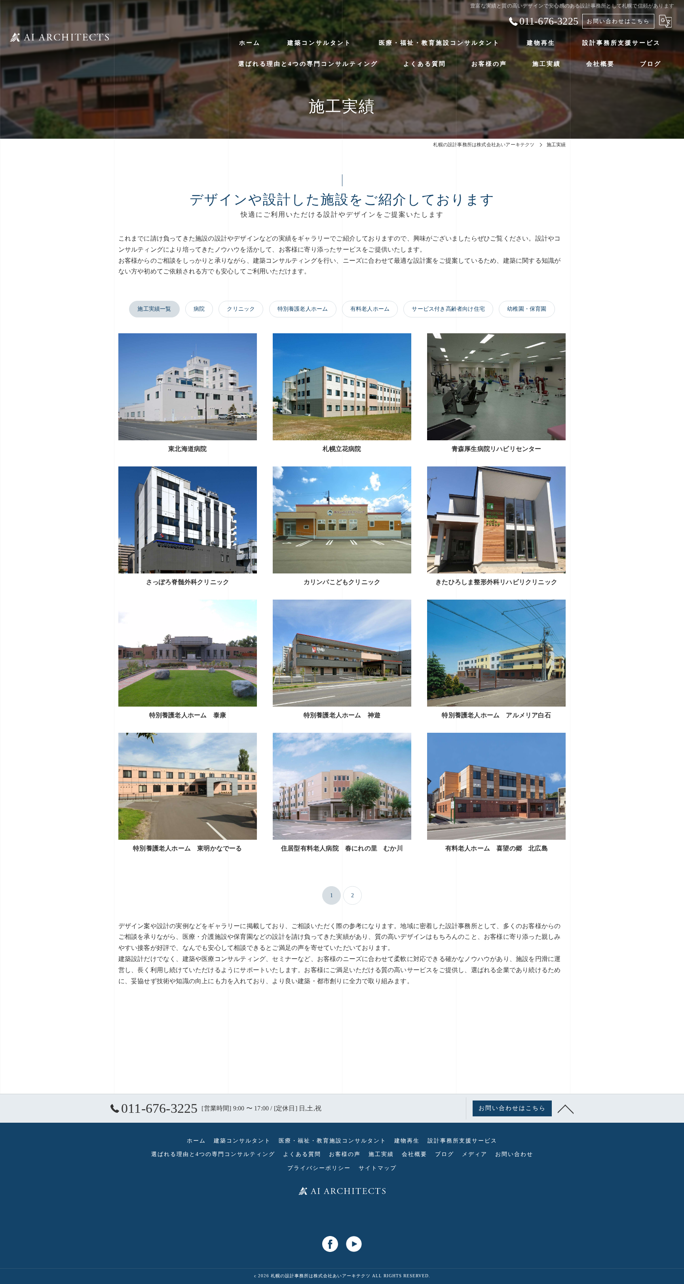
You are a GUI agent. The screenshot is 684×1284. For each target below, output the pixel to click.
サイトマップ (378, 1168)
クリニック (241, 309)
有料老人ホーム (370, 309)
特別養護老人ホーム (302, 309)
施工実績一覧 (154, 309)
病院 (199, 309)
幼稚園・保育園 (526, 309)
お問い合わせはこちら (618, 21)
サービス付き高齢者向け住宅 (448, 309)
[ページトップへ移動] (566, 1108)
